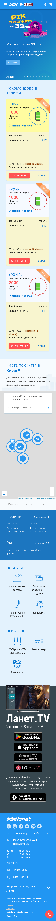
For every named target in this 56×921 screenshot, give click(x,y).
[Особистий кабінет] (21, 4)
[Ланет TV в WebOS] (28, 768)
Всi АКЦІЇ (13, 62)
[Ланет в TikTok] (39, 826)
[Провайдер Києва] (14, 4)
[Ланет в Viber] (33, 826)
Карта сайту (11, 916)
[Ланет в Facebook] (8, 826)
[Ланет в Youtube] (26, 826)
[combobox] (28, 407)
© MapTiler (29, 498)
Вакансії (10, 905)
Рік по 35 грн (36, 550)
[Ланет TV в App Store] (28, 747)
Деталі (42, 175)
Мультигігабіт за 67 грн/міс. (16, 552)
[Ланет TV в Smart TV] (28, 757)
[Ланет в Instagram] (14, 826)
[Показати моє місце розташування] (8, 407)
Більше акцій (41, 543)
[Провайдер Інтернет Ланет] (22, 819)
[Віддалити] (52, 494)
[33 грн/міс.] (28, 4)
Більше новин (41, 517)
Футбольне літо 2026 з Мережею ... (39, 530)
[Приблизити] (52, 489)
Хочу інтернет (19, 175)
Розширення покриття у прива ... (16, 530)
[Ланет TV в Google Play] (28, 737)
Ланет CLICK (29, 912)
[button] (28, 504)
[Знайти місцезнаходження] (48, 407)
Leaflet (20, 498)
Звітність (10, 908)
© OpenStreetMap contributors (44, 498)
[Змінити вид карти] (4, 493)
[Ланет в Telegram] (21, 826)
